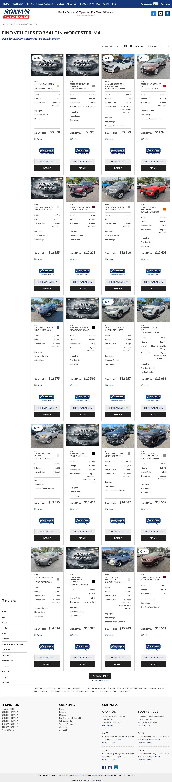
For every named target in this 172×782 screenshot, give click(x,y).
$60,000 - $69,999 (10, 724)
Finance (29, 4)
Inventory (17, 4)
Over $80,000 (8, 730)
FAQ (114, 4)
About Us (71, 4)
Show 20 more (100, 676)
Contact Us (63, 730)
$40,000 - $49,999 (10, 718)
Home (6, 4)
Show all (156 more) (100, 680)
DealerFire (80, 775)
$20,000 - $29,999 (10, 712)
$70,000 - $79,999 (10, 727)
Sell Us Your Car (44, 4)
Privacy (93, 780)
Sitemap (99, 780)
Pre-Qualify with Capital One (94, 4)
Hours (122, 739)
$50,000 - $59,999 (10, 721)
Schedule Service (66, 724)
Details (47, 168)
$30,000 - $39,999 (10, 715)
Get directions (108, 725)
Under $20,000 (8, 709)
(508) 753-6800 (109, 742)
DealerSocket (96, 775)
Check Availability (47, 161)
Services (60, 4)
